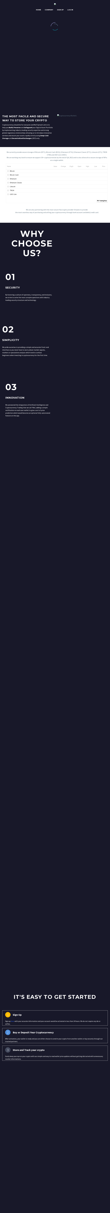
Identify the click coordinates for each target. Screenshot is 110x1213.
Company (49, 10)
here (12, 1021)
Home (38, 10)
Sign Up (60, 10)
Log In (70, 10)
